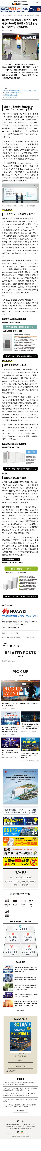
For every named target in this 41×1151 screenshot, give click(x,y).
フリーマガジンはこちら (27, 1124)
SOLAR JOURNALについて (13, 1124)
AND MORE (20, 1010)
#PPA (17, 877)
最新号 (20, 1060)
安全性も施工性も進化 (10, 97)
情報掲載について (10, 1126)
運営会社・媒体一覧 (26, 1128)
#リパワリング (27, 877)
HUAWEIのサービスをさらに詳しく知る (20, 356)
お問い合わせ (30, 1126)
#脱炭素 (23, 881)
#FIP (11, 877)
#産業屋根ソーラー (12, 881)
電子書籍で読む (20, 1066)
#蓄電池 (15, 885)
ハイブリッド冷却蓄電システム (13, 93)
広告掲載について (21, 1126)
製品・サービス (12, 15)
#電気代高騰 (24, 885)
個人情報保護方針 (14, 1128)
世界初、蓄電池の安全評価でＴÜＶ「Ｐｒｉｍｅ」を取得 (20, 90)
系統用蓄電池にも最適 (10, 95)
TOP (4, 15)
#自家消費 (31, 881)
